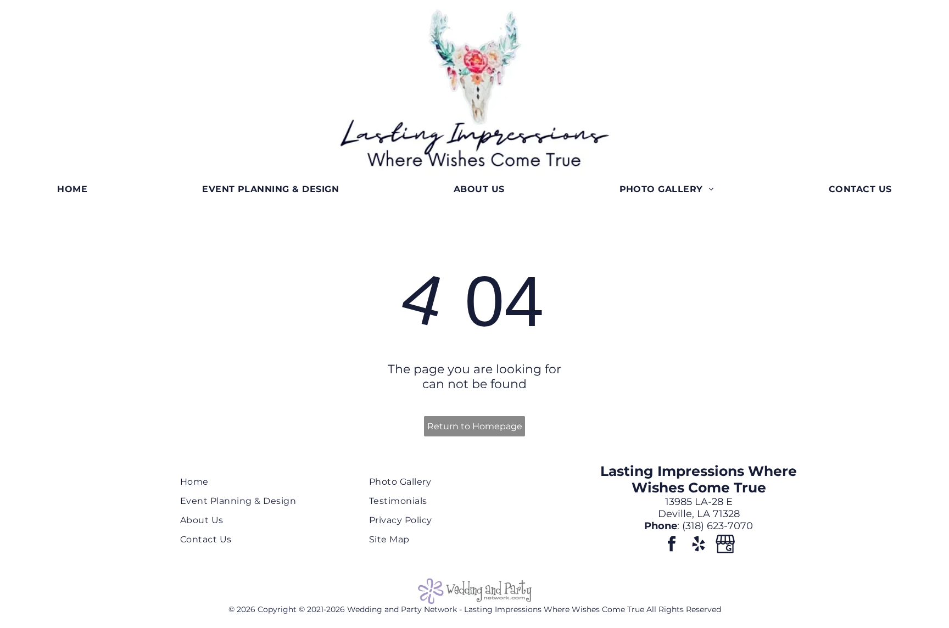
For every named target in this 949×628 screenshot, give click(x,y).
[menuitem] (72, 189)
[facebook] (672, 545)
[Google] (725, 545)
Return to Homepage (474, 426)
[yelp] (698, 545)
